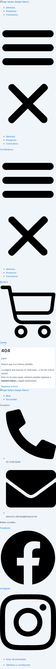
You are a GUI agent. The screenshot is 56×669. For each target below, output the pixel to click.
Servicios (10, 7)
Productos (11, 11)
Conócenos (12, 14)
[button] (28, 75)
